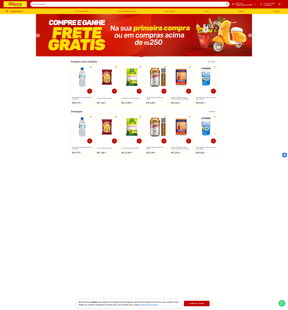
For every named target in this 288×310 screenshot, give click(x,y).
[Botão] (282, 303)
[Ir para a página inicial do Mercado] (15, 4)
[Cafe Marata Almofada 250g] (132, 77)
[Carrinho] (279, 4)
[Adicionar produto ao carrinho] (89, 91)
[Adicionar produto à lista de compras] (90, 67)
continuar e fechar (196, 303)
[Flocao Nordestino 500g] (107, 77)
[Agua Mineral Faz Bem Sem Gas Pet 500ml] (82, 77)
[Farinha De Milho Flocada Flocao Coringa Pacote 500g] (181, 77)
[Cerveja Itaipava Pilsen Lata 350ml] (156, 77)
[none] (15, 11)
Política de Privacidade (149, 305)
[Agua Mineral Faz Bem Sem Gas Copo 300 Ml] (206, 77)
